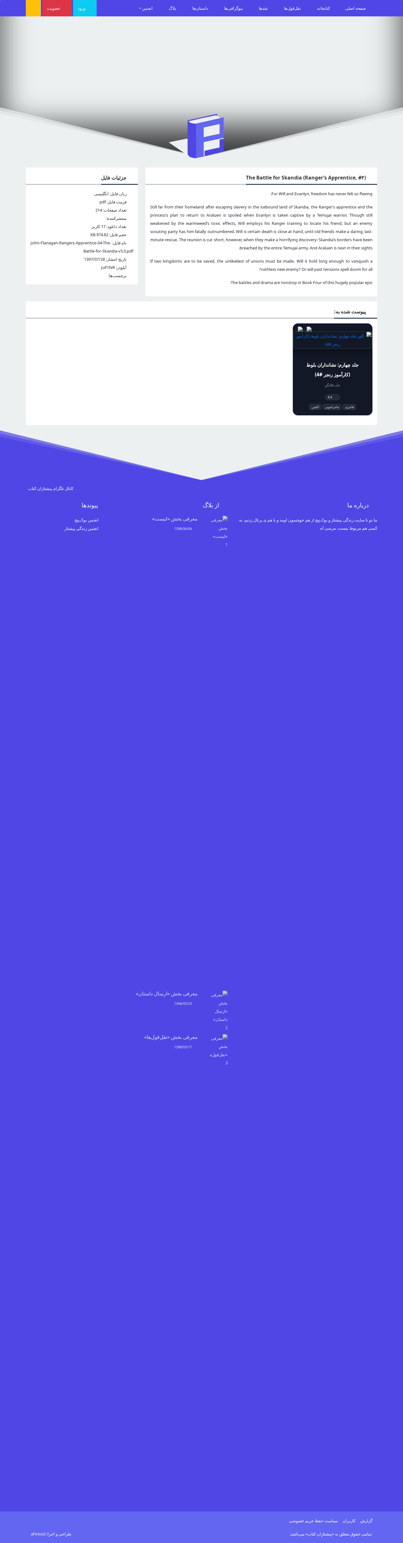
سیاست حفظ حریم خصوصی (313, 1520)
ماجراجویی (332, 407)
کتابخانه (323, 8)
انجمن (148, 8)
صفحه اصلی (356, 8)
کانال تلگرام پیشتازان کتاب (51, 488)
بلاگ (173, 8)
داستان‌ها (200, 8)
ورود (82, 8)
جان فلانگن (332, 385)
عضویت (54, 8)
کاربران (349, 1520)
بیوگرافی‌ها (234, 8)
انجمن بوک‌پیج (87, 520)
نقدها (264, 8)
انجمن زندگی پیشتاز (82, 528)
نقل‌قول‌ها (293, 8)
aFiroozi (38, 1534)
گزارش (366, 1520)
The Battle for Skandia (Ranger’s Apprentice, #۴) (306, 177)
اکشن (315, 407)
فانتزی (349, 407)
